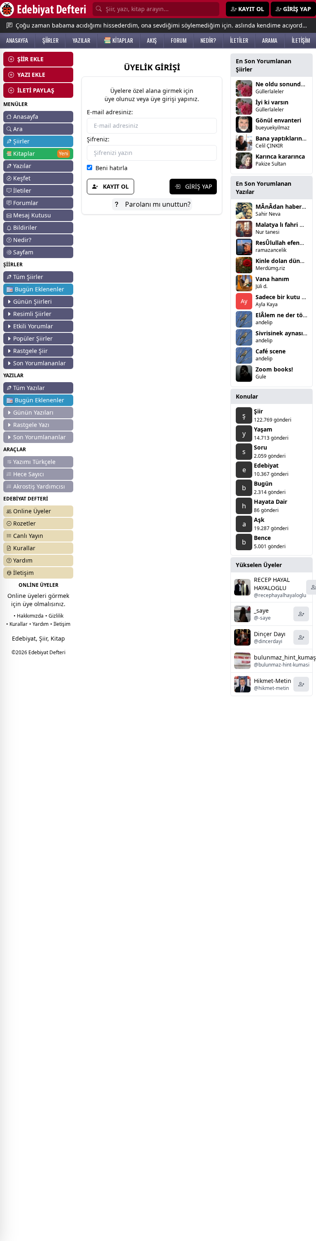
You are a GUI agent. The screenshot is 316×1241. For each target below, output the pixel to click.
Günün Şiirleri (32, 301)
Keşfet (21, 178)
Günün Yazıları (33, 412)
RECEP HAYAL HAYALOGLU (272, 584)
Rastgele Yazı (31, 425)
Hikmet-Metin (272, 681)
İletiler (22, 190)
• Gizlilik (54, 615)
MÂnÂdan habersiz (282, 206)
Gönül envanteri (278, 120)
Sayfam (23, 252)
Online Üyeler (32, 511)
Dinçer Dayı (270, 634)
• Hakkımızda (29, 615)
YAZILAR (81, 40)
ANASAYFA (17, 40)
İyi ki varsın (272, 102)
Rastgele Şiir (30, 351)
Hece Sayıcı (28, 474)
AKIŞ (152, 40)
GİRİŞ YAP (198, 186)
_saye (261, 610)
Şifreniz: (98, 139)
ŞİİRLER (50, 40)
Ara (18, 129)
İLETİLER (239, 40)
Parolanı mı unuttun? (157, 204)
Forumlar (25, 203)
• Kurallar (17, 623)
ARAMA (269, 40)
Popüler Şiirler (33, 338)
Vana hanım (272, 279)
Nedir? (22, 240)
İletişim (23, 573)
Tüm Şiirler (28, 277)
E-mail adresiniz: (110, 112)
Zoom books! (274, 369)
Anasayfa (25, 116)
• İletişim (60, 623)
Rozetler (24, 523)
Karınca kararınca (280, 156)
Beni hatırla (110, 168)
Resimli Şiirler (32, 314)
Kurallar (24, 548)
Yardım (23, 560)
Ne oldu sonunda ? (282, 84)
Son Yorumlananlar (39, 363)
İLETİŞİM (301, 40)
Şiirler (21, 141)
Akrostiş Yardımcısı (39, 486)
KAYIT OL (115, 186)
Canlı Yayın (28, 536)
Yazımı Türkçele (34, 462)
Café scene (271, 351)
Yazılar (22, 166)
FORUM (178, 40)
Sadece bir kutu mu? (285, 297)
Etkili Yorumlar (33, 326)
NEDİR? (208, 40)
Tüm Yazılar (29, 388)
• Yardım (39, 623)
